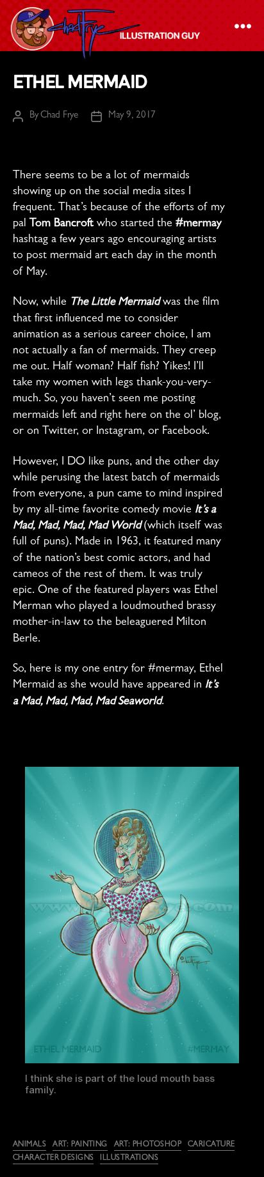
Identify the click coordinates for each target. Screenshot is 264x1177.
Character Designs (53, 1158)
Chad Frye (59, 116)
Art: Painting (80, 1145)
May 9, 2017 (132, 116)
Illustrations (129, 1158)
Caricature (211, 1145)
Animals (29, 1145)
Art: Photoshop (147, 1145)
